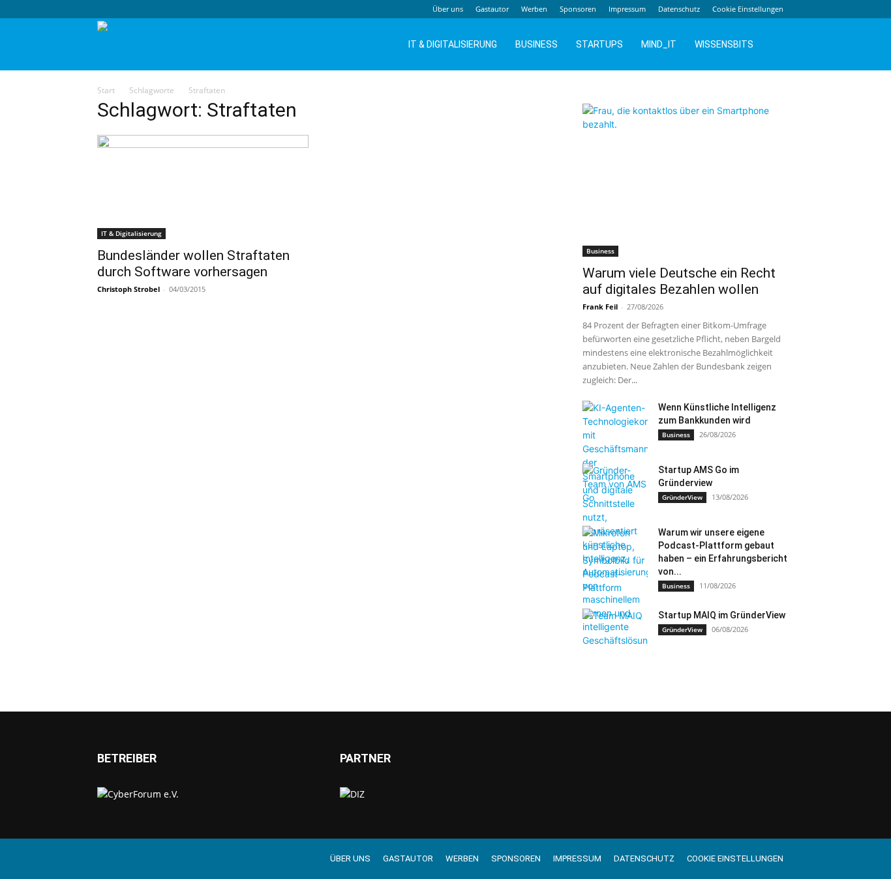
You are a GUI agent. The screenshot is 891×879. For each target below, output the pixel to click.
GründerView (682, 497)
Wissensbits (724, 44)
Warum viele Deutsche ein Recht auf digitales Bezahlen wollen (679, 281)
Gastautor (492, 9)
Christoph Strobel (128, 289)
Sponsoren (578, 9)
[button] (778, 45)
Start (106, 90)
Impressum (627, 9)
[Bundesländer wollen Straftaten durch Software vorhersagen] (203, 187)
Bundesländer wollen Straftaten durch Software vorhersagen (193, 264)
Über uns (447, 9)
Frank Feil (600, 306)
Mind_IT (658, 44)
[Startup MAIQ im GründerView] (615, 631)
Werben (534, 9)
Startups (599, 44)
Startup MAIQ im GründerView (721, 615)
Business (536, 44)
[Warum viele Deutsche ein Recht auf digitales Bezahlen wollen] (688, 180)
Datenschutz (679, 9)
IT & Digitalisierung (452, 44)
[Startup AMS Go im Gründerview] (615, 486)
